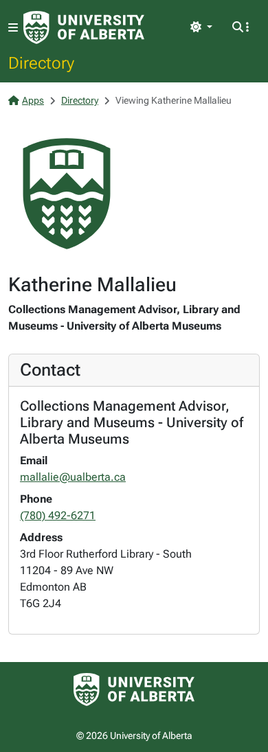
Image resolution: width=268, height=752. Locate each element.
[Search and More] (240, 27)
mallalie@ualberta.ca (73, 476)
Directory (41, 62)
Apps (33, 100)
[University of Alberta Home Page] (84, 27)
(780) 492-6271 (58, 515)
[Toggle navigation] (13, 28)
